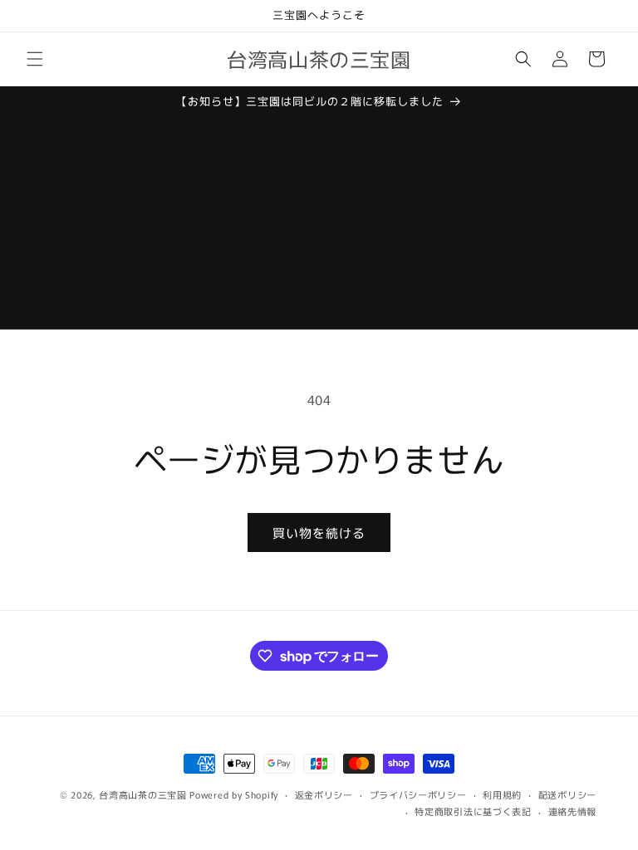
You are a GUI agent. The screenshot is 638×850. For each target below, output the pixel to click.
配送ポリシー (567, 794)
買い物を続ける (319, 532)
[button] (35, 59)
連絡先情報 (572, 811)
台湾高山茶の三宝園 (142, 794)
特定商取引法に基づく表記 (473, 811)
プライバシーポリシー (418, 794)
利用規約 (502, 794)
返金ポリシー (324, 794)
